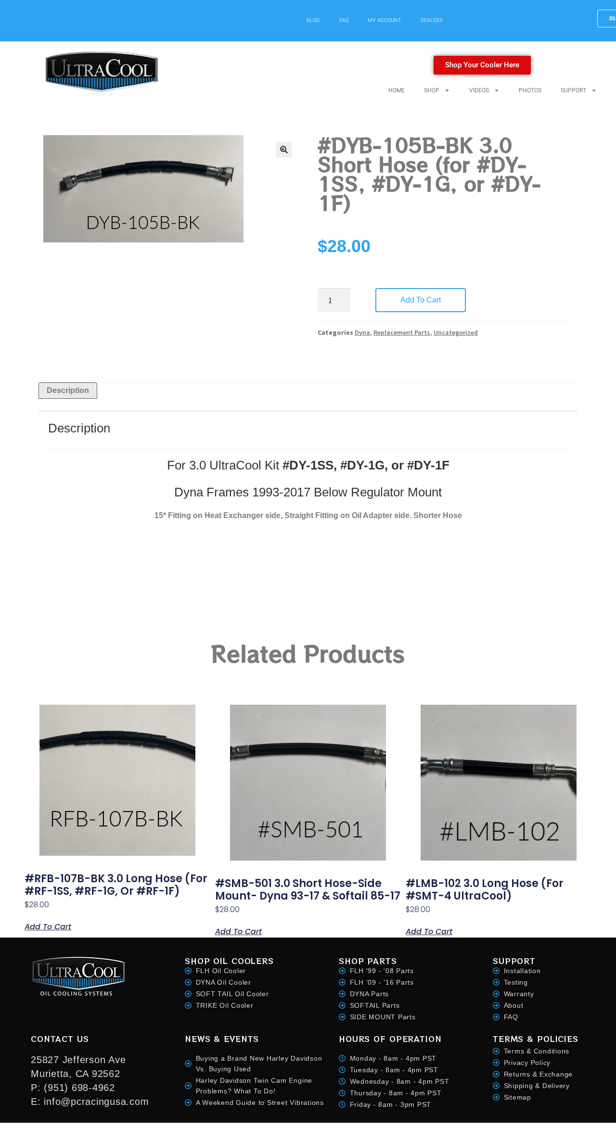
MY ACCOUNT (384, 20)
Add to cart (420, 300)
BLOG (313, 20)
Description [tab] (68, 390)
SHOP (431, 90)
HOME (396, 90)
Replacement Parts (401, 332)
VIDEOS (479, 90)
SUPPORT (573, 90)
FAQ (343, 20)
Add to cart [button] (48, 926)
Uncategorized (456, 332)
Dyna (362, 332)
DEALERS (432, 20)
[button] (284, 149)
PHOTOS (530, 90)
